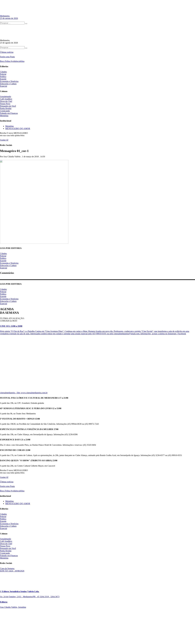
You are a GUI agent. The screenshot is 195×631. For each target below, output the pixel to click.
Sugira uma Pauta (7, 57)
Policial (3, 74)
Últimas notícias (6, 52)
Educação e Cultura (8, 84)
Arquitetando (5, 96)
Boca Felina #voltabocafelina (12, 61)
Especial (3, 86)
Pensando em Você (8, 106)
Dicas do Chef (6, 101)
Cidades (3, 72)
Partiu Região (5, 108)
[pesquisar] (26, 23)
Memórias (4, 115)
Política (3, 76)
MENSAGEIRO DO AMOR (17, 128)
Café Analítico (6, 99)
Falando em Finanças (9, 113)
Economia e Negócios (9, 81)
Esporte (3, 79)
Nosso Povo (5, 104)
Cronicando (5, 111)
